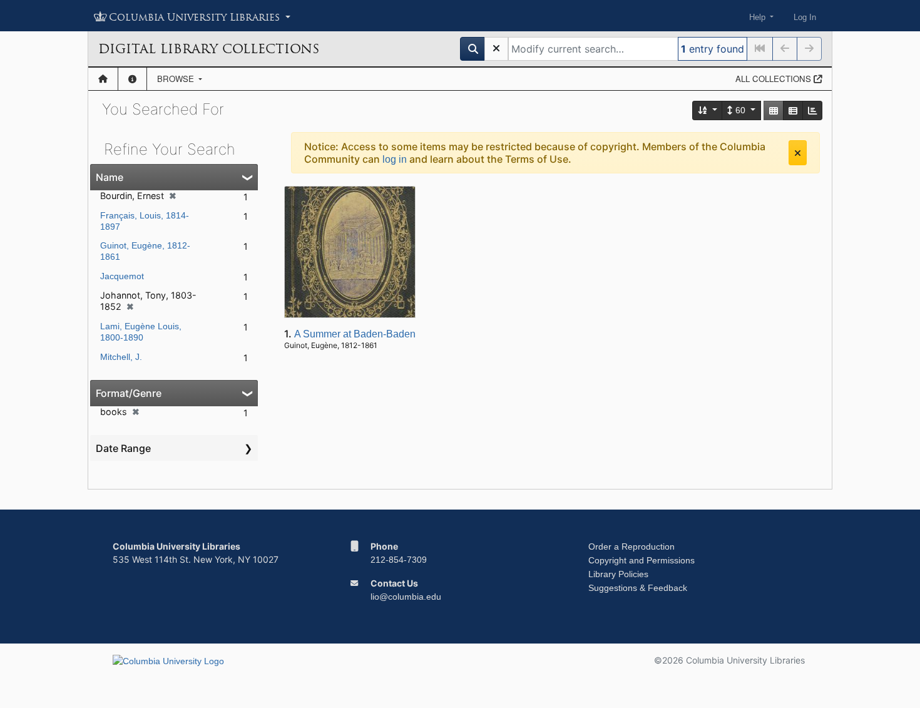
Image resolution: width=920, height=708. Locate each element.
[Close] (798, 152)
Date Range (123, 448)
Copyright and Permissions (641, 560)
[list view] (793, 110)
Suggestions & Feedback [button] (637, 588)
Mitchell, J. (121, 357)
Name (109, 177)
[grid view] (774, 110)
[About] (132, 79)
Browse (177, 79)
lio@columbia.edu (406, 597)
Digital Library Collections (208, 48)
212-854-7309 (399, 560)
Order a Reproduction (631, 546)
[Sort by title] (707, 110)
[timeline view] (812, 110)
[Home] (103, 79)
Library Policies (618, 574)
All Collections (774, 79)
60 (740, 110)
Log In (805, 17)
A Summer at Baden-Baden (355, 334)
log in (394, 159)
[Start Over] (496, 49)
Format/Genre (128, 393)
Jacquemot (122, 276)
